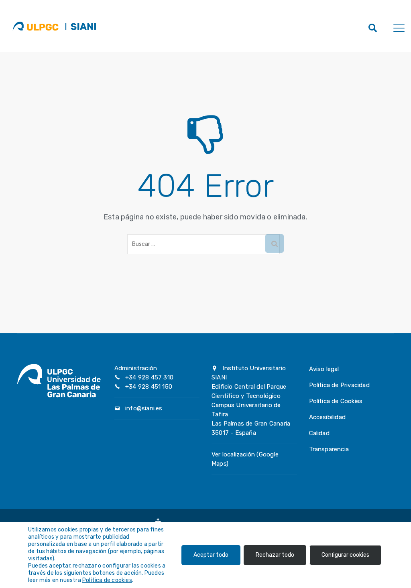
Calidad (319, 433)
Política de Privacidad (339, 385)
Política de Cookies (336, 401)
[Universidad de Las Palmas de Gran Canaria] (35, 26)
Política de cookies (107, 580)
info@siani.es (144, 408)
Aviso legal (324, 369)
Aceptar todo (210, 555)
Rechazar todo (275, 555)
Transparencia (329, 449)
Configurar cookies (345, 555)
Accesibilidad (327, 417)
